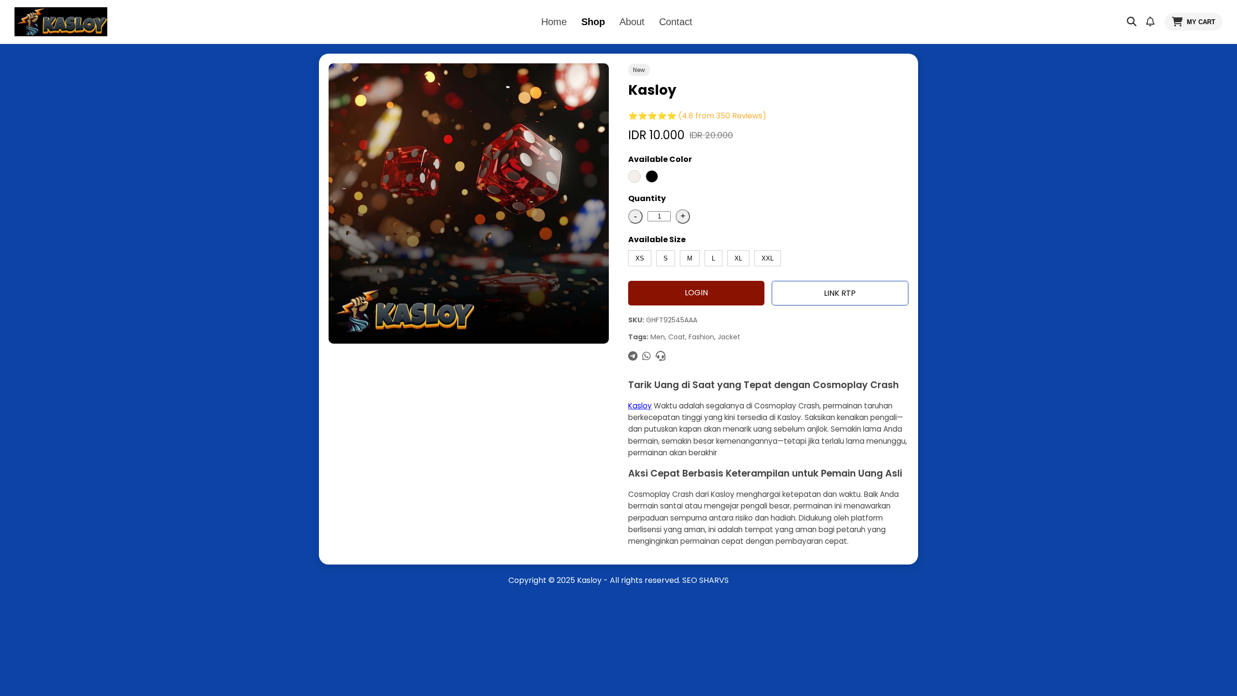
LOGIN (696, 292)
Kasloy (640, 406)
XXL (768, 258)
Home (554, 21)
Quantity (647, 198)
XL (738, 258)
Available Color (660, 159)
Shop (593, 21)
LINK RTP (840, 293)
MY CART (1201, 22)
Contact (675, 21)
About (632, 21)
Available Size (657, 239)
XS (639, 258)
